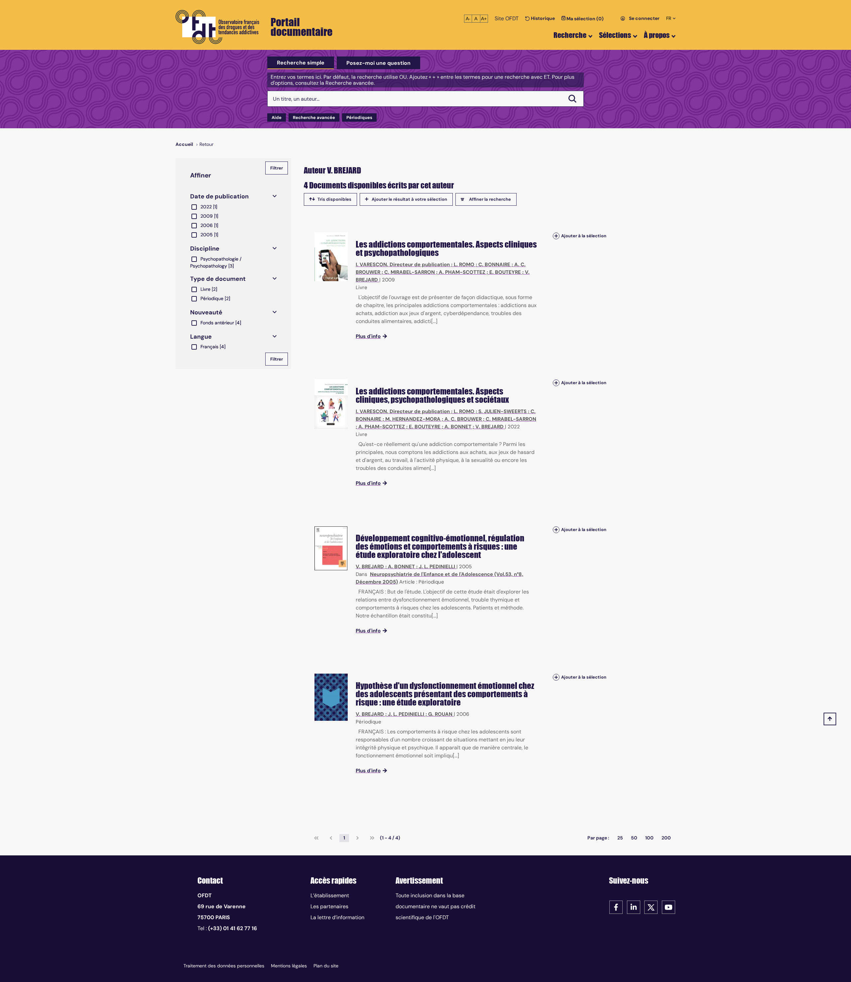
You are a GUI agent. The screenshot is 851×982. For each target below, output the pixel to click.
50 (634, 838)
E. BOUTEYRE (505, 272)
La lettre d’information (337, 917)
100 (649, 838)
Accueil (184, 144)
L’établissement (329, 895)
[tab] (300, 62)
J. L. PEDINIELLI (437, 566)
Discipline (204, 249)
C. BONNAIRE (494, 264)
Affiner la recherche (490, 199)
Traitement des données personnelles (223, 966)
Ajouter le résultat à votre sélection (409, 199)
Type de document (218, 279)
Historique (542, 18)
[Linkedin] (633, 906)
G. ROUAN (440, 714)
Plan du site (325, 966)
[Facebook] (616, 906)
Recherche (569, 35)
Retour (206, 144)
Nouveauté (206, 312)
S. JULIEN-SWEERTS (502, 411)
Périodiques (359, 117)
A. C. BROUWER (463, 419)
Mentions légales (289, 966)
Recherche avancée (314, 117)
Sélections (615, 35)
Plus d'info (368, 336)
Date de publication (219, 196)
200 (666, 838)
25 (620, 838)
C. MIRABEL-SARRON (409, 272)
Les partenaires (329, 906)
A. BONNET (457, 426)
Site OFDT (507, 18)
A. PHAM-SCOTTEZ (462, 272)
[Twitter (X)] (651, 906)
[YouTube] (668, 906)
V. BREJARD (489, 426)
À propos (656, 35)
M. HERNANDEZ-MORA (412, 419)
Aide (277, 117)
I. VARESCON (371, 264)
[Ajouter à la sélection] (556, 235)
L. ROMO (464, 264)
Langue (201, 337)
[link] (316, 838)
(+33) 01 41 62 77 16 (232, 928)
